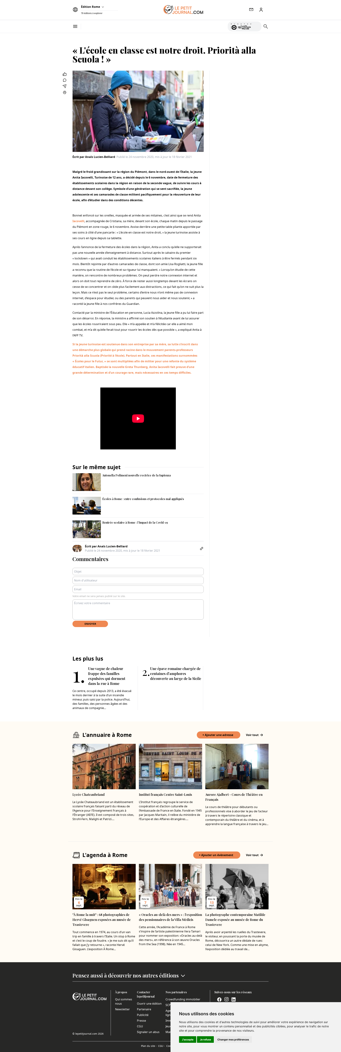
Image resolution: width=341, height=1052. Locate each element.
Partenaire (144, 1009)
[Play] (256, 26)
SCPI (169, 1005)
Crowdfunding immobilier (183, 999)
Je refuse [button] (205, 1039)
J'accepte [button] (187, 1039)
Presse (141, 1021)
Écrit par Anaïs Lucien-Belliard (93, 157)
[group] (257, 25)
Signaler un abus (148, 1032)
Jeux (168, 1026)
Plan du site (149, 1046)
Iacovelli (78, 221)
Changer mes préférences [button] (233, 1039)
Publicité (142, 1015)
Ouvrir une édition (149, 1004)
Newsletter (122, 1009)
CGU (140, 1026)
